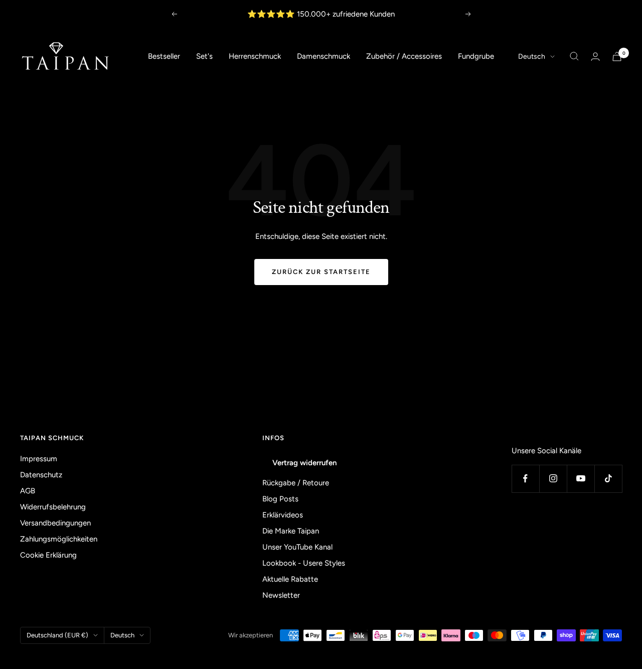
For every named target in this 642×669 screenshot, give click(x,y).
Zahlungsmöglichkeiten (58, 539)
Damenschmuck (323, 56)
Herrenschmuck (255, 56)
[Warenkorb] (617, 56)
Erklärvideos (282, 514)
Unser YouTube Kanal (297, 547)
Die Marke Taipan (290, 531)
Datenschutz (41, 474)
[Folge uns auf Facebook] (525, 478)
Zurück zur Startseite (321, 272)
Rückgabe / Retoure (295, 482)
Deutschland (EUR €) (57, 635)
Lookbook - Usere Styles (303, 563)
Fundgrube (476, 56)
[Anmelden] (595, 56)
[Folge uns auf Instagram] (553, 478)
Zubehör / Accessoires (404, 56)
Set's (204, 56)
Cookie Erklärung (48, 555)
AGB (27, 490)
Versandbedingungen (55, 522)
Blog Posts (280, 498)
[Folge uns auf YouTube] (580, 478)
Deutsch (531, 56)
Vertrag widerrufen (304, 462)
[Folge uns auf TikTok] (608, 478)
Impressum (38, 458)
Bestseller (164, 56)
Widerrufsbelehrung (53, 506)
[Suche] (574, 56)
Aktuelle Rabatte (290, 579)
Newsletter (281, 595)
